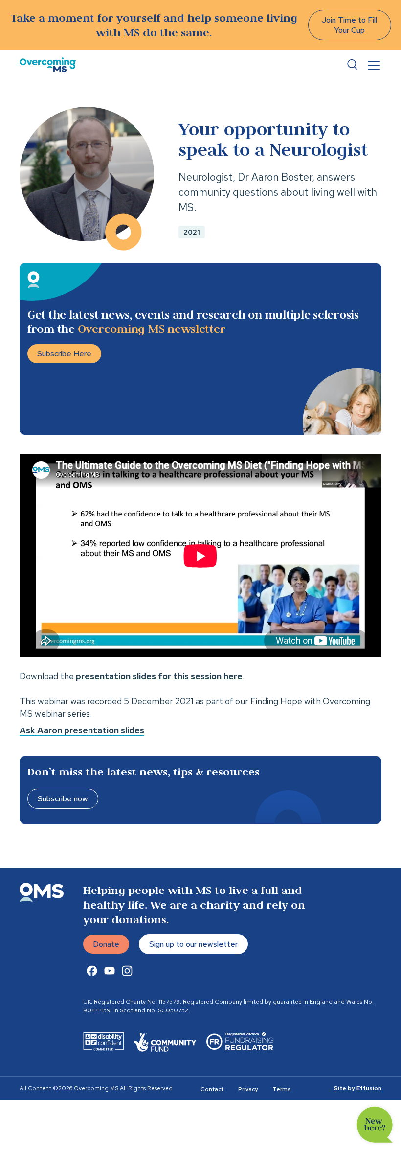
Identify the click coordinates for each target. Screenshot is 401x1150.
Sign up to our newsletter (193, 944)
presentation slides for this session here (159, 675)
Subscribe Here (64, 354)
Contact (211, 1089)
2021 (191, 232)
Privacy (248, 1089)
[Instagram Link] (127, 970)
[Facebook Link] (92, 970)
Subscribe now (63, 799)
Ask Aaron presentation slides (82, 730)
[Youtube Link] (109, 970)
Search (352, 64)
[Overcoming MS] (48, 64)
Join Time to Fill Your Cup (349, 25)
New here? (375, 1124)
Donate (106, 944)
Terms (281, 1089)
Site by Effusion (357, 1088)
